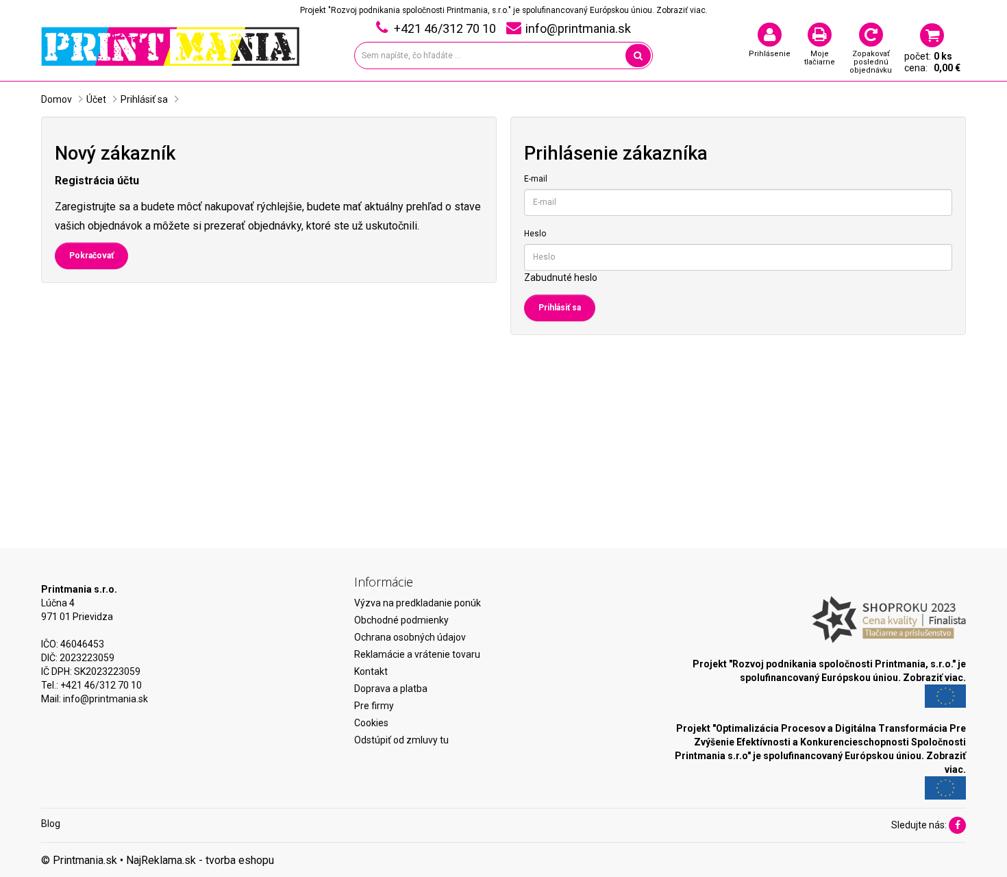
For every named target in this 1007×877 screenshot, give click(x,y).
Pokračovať (91, 255)
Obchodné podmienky (401, 620)
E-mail (535, 179)
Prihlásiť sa (144, 99)
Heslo (535, 233)
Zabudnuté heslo (560, 277)
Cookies (371, 722)
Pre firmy (374, 705)
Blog (50, 823)
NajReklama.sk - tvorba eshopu (200, 860)
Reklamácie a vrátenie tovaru (417, 654)
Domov (56, 99)
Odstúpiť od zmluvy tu (401, 739)
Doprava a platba (390, 688)
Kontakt (371, 671)
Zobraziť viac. (682, 10)
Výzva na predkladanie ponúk (417, 602)
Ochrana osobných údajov (410, 637)
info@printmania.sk (105, 698)
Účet (96, 99)
